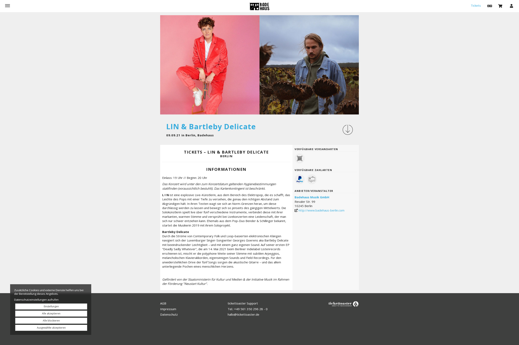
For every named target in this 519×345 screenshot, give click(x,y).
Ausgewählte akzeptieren (51, 327)
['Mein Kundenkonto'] (511, 5)
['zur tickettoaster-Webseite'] (343, 303)
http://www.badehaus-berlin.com (321, 210)
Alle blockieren (51, 320)
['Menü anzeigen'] (7, 5)
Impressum (168, 309)
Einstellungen (51, 306)
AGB (163, 303)
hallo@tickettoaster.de (243, 314)
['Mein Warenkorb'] (500, 5)
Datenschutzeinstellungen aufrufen (36, 299)
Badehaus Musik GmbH (312, 197)
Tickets (476, 5)
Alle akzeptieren (51, 313)
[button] (489, 5)
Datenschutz (169, 314)
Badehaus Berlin (259, 6)
